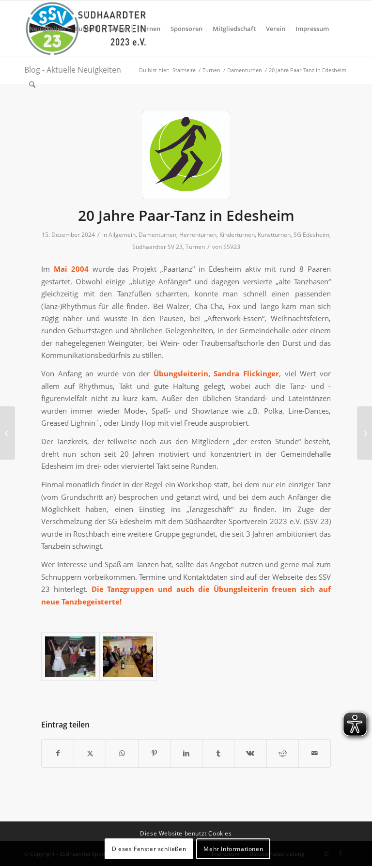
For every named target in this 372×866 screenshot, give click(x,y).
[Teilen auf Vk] (250, 753)
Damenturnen (157, 235)
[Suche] (32, 85)
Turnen (195, 247)
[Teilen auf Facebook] (58, 753)
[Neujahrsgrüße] (364, 433)
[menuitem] (47, 28)
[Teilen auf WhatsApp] (122, 753)
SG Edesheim (311, 235)
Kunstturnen (274, 235)
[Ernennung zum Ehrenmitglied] (7, 433)
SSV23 (231, 247)
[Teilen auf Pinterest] (154, 753)
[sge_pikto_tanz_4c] (186, 155)
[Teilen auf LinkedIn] (186, 753)
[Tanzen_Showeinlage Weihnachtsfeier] (70, 657)
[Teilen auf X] (90, 753)
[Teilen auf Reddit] (282, 753)
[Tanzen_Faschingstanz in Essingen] (128, 657)
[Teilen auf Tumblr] (218, 753)
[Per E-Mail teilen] (314, 753)
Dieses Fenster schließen (149, 849)
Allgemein (122, 235)
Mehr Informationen (233, 849)
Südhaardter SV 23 (157, 247)
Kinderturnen (237, 235)
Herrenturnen (198, 235)
